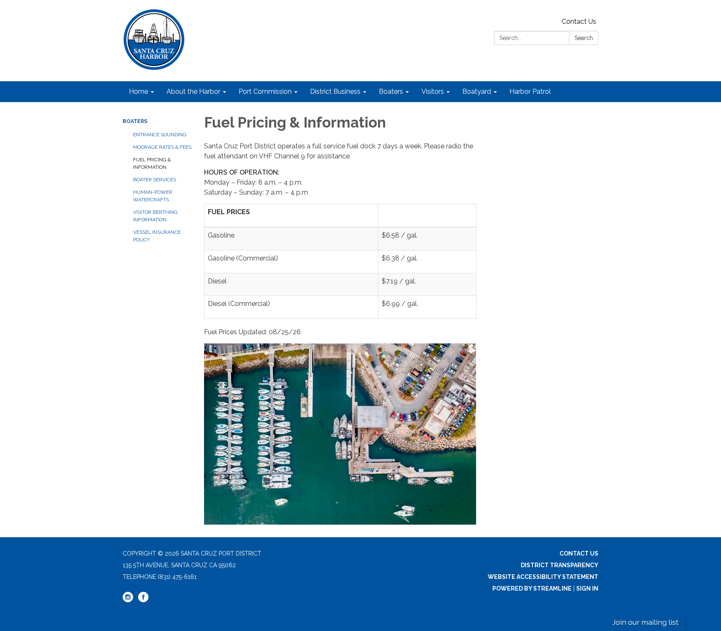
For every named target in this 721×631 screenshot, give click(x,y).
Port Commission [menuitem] (265, 91)
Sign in (587, 588)
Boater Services (154, 180)
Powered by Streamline (532, 588)
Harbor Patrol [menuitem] (530, 91)
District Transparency (559, 565)
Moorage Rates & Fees (162, 147)
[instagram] (128, 600)
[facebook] (143, 600)
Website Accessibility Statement (543, 576)
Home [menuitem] (138, 91)
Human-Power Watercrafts (152, 196)
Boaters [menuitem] (391, 91)
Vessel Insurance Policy (157, 236)
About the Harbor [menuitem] (193, 91)
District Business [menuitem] (335, 91)
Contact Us (579, 21)
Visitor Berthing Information (155, 216)
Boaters (135, 121)
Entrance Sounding (160, 135)
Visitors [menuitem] (432, 91)
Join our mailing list (645, 622)
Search (584, 38)
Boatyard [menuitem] (476, 91)
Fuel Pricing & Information (152, 163)
